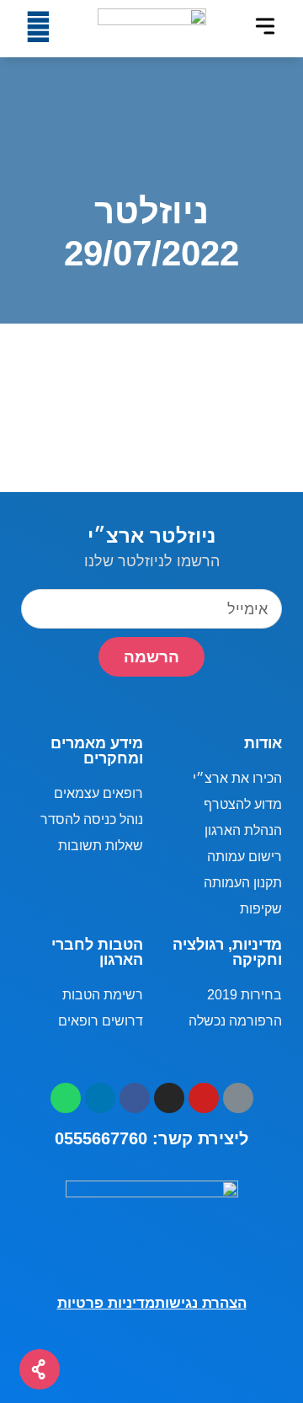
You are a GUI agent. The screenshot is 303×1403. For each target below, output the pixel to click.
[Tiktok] (238, 1098)
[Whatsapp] (65, 1098)
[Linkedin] (100, 1098)
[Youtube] (204, 1098)
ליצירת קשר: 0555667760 (151, 1138)
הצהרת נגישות (201, 1303)
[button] (265, 26)
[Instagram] (169, 1098)
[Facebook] (135, 1098)
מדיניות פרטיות (106, 1303)
